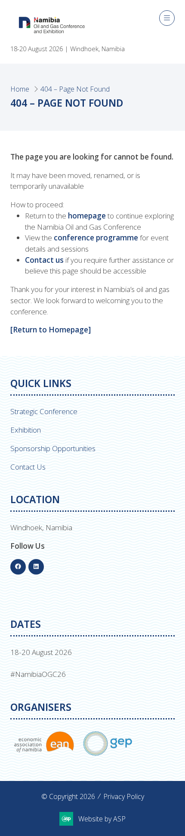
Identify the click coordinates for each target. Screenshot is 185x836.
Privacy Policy (123, 796)
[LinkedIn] (36, 567)
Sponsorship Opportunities (53, 448)
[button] (167, 18)
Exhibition (25, 430)
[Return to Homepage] (50, 330)
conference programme (96, 238)
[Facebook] (18, 567)
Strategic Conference (43, 411)
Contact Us (28, 467)
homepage (87, 216)
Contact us (44, 260)
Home (19, 89)
